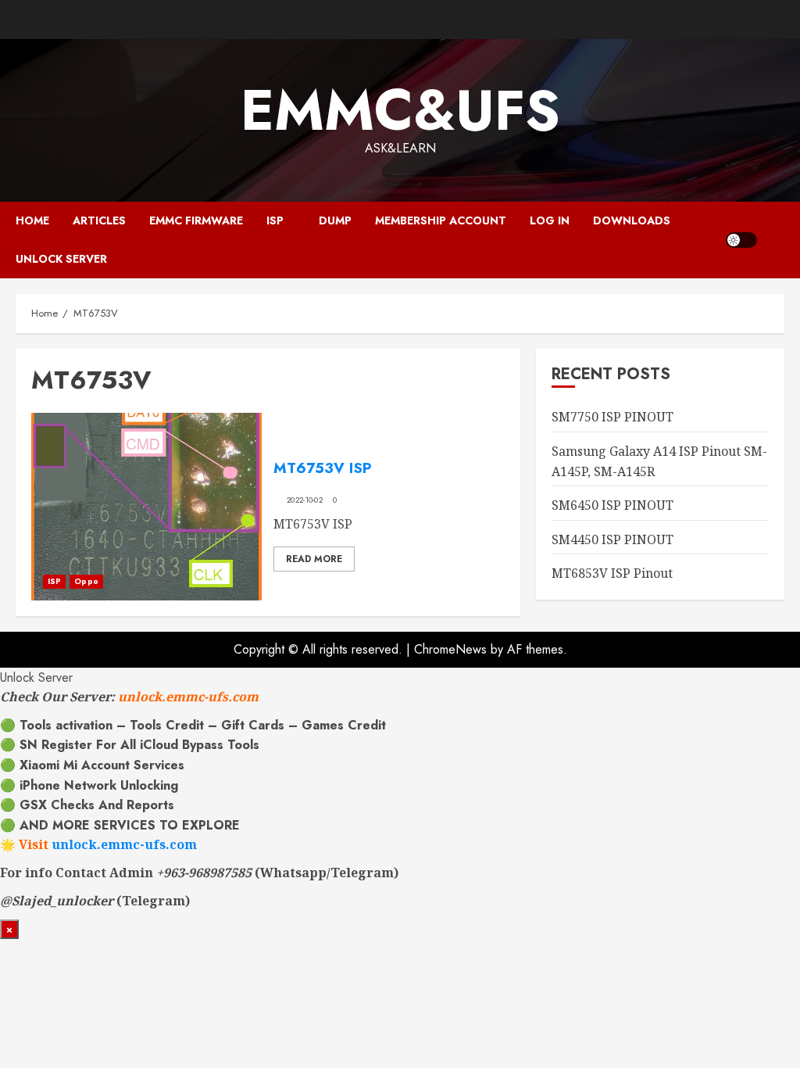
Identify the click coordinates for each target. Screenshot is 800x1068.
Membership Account (440, 220)
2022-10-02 (305, 500)
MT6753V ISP (322, 467)
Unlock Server (61, 259)
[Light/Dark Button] (741, 240)
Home (32, 220)
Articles (99, 220)
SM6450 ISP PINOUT (612, 505)
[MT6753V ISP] (146, 506)
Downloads (631, 220)
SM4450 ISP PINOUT (612, 539)
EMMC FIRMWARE (196, 220)
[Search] (774, 239)
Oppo (86, 581)
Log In (550, 220)
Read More (314, 559)
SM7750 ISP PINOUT (612, 416)
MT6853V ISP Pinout (612, 573)
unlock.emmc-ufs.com (188, 696)
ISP (275, 220)
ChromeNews (450, 649)
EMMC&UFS (400, 110)
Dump (335, 220)
